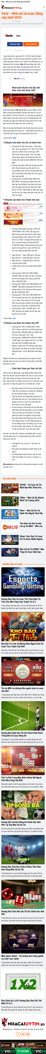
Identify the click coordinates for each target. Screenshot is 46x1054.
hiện (22, 78)
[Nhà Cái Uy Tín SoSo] (23, 1022)
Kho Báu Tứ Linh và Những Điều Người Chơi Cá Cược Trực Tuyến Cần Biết (22, 645)
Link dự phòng (31, 44)
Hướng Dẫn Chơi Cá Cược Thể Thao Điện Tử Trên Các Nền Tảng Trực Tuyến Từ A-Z (20, 600)
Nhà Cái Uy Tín (12, 24)
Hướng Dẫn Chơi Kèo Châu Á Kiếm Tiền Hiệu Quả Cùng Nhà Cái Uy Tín (21, 868)
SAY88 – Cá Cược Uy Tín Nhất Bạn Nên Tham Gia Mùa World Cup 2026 (31, 486)
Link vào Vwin (15, 44)
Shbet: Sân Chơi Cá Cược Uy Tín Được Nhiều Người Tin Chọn (31, 537)
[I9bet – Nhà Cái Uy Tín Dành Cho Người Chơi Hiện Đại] (10, 514)
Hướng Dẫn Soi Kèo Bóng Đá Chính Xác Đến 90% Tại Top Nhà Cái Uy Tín (21, 823)
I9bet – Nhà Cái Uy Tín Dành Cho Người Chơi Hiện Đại (32, 512)
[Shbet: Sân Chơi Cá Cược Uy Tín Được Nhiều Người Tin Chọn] (10, 540)
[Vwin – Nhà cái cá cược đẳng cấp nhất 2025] (9, 36)
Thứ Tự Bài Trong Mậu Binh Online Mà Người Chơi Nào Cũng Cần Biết (21, 779)
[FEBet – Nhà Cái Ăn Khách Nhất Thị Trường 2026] (10, 501)
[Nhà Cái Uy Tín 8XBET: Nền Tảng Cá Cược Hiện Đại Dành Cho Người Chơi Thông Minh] (10, 552)
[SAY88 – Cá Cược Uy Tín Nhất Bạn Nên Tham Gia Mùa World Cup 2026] (10, 488)
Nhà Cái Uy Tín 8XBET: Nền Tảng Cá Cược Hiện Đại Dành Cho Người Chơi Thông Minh (32, 550)
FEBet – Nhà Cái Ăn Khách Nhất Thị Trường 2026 (32, 499)
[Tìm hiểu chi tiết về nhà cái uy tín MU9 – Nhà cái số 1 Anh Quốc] (10, 527)
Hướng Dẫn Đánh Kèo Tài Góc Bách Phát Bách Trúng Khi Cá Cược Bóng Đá (22, 734)
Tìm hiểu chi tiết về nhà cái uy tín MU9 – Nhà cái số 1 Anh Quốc (31, 525)
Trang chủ (4, 24)
